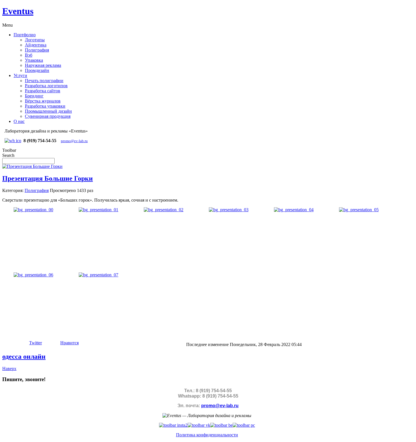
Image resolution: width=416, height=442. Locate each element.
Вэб (28, 55)
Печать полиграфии (44, 80)
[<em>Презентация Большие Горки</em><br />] (33, 209)
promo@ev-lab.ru (74, 141)
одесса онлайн (24, 356)
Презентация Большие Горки (47, 178)
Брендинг (34, 95)
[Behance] (221, 425)
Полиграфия (37, 50)
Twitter (35, 342)
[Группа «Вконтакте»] (199, 425)
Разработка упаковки (45, 106)
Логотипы (35, 39)
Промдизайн (37, 70)
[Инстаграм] (173, 425)
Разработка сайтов (42, 90)
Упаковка (34, 60)
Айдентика (35, 44)
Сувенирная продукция (47, 116)
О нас (19, 121)
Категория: (12, 190)
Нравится (69, 342)
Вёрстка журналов (43, 101)
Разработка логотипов (46, 85)
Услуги (20, 75)
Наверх (9, 368)
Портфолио (25, 34)
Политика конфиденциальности (207, 434)
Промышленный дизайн (48, 111)
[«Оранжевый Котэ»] (244, 425)
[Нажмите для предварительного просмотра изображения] (32, 166)
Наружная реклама (43, 65)
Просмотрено (63, 190)
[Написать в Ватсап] (13, 140)
